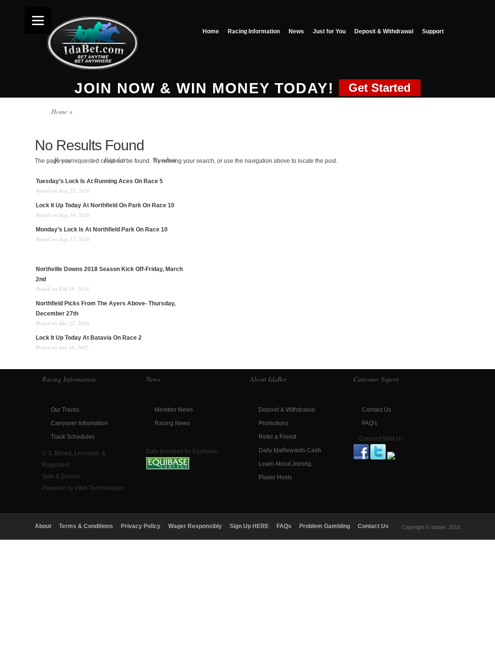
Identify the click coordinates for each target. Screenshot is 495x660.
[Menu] (38, 20)
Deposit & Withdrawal (383, 31)
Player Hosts (275, 477)
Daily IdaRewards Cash (290, 450)
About (43, 526)
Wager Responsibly (195, 526)
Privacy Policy (140, 526)
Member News (174, 409)
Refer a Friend (277, 436)
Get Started (380, 87)
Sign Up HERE (249, 526)
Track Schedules (73, 436)
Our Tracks (65, 409)
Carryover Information (79, 423)
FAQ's (369, 423)
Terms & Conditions (86, 526)
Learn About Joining (285, 463)
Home (211, 31)
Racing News (172, 423)
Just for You (329, 31)
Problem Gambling (324, 526)
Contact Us (376, 409)
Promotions (274, 423)
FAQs (284, 526)
